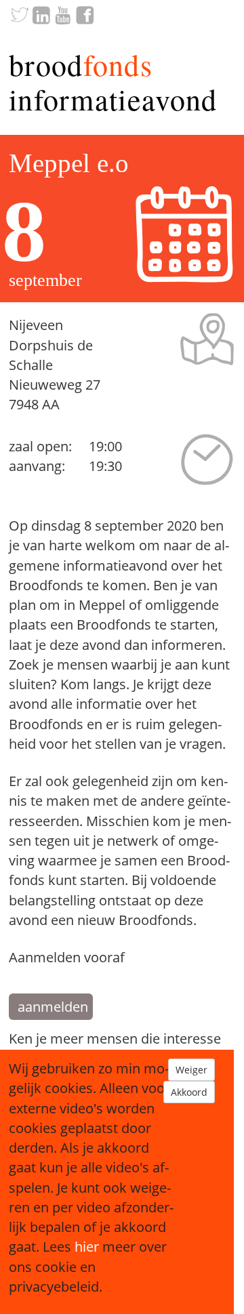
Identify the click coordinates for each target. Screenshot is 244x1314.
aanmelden (53, 1007)
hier (87, 1246)
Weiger (191, 1069)
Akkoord (189, 1092)
